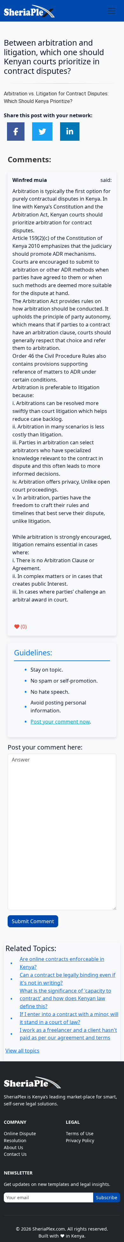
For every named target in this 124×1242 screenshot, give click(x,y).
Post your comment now (60, 721)
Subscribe (106, 1197)
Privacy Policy (80, 1140)
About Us (13, 1147)
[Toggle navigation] (111, 11)
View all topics (22, 1050)
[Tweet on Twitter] (42, 131)
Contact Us (15, 1154)
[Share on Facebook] (15, 131)
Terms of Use (79, 1133)
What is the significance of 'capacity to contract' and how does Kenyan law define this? (65, 998)
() (23, 626)
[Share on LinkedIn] (69, 131)
